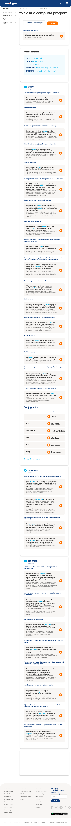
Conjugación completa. (32, 459)
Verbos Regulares (9, 807)
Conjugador (39, 802)
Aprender (7, 788)
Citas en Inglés (39, 796)
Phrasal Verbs (8, 812)
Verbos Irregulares (9, 810)
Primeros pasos (8, 791)
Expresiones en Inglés (41, 791)
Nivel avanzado (8, 802)
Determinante (34, 65)
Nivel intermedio (8, 799)
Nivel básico (7, 796)
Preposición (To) (35, 58)
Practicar (23, 788)
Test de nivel (7, 794)
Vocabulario (39, 804)
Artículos (38, 807)
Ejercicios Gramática (25, 791)
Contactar (26, 822)
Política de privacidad (39, 822)
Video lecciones (24, 794)
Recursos (38, 788)
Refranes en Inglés (41, 794)
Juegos (22, 799)
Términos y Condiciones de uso (58, 822)
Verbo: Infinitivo (38, 61)
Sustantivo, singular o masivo (47, 68)
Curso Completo (8, 804)
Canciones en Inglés (25, 796)
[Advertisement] (44, 763)
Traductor (31, 8)
